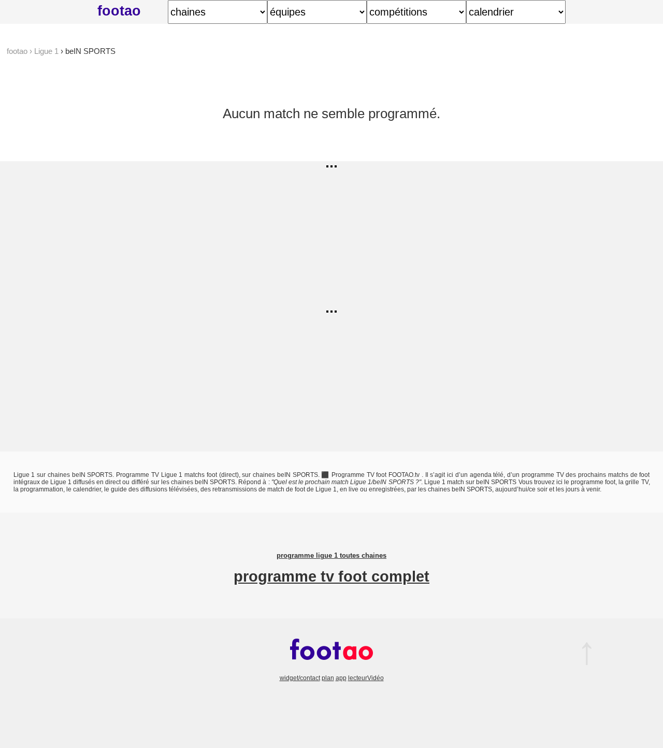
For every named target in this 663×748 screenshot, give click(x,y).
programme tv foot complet (331, 576)
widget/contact (300, 678)
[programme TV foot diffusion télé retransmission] (331, 670)
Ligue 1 (46, 51)
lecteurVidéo (366, 678)
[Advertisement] (361, 233)
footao (119, 11)
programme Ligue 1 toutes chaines (331, 555)
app (341, 678)
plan (328, 678)
